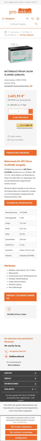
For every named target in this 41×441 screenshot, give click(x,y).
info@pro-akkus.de (13, 2)
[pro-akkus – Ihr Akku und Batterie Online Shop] (20, 11)
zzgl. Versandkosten (23, 100)
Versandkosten (8, 408)
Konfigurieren (21, 437)
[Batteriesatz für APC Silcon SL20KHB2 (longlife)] (20, 54)
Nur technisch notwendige (21, 432)
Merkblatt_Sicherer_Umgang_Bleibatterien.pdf (17, 314)
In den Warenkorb (20, 117)
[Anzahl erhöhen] (31, 110)
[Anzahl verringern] (31, 112)
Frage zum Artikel (16, 140)
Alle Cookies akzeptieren (21, 426)
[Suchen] (36, 24)
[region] (20, 55)
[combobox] (18, 24)
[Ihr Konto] (27, 18)
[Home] (5, 32)
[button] (25, 126)
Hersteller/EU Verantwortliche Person (16, 86)
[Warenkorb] (37, 18)
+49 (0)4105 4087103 (30, 2)
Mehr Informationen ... (20, 422)
